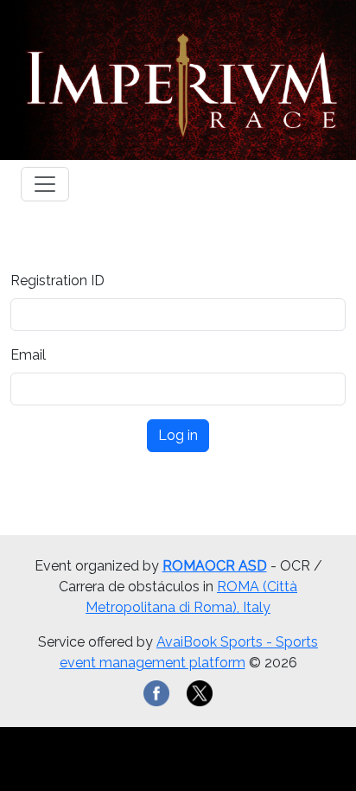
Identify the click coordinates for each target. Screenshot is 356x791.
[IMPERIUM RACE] (178, 80)
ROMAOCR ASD (214, 566)
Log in (178, 435)
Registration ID (57, 280)
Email (28, 355)
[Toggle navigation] (45, 184)
